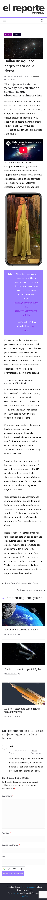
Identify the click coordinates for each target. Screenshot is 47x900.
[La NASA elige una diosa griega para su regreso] (23, 684)
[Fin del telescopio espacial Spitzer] (23, 645)
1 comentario (11, 79)
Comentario (7, 796)
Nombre (6, 833)
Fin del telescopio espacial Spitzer (23, 669)
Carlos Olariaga (24, 76)
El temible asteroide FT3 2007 (21, 629)
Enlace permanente (36, 752)
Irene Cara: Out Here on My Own (21, 583)
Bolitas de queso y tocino (29, 590)
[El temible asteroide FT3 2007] (23, 605)
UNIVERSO (17, 34)
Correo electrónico (11, 845)
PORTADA (8, 34)
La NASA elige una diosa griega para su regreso (22, 710)
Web (4, 856)
